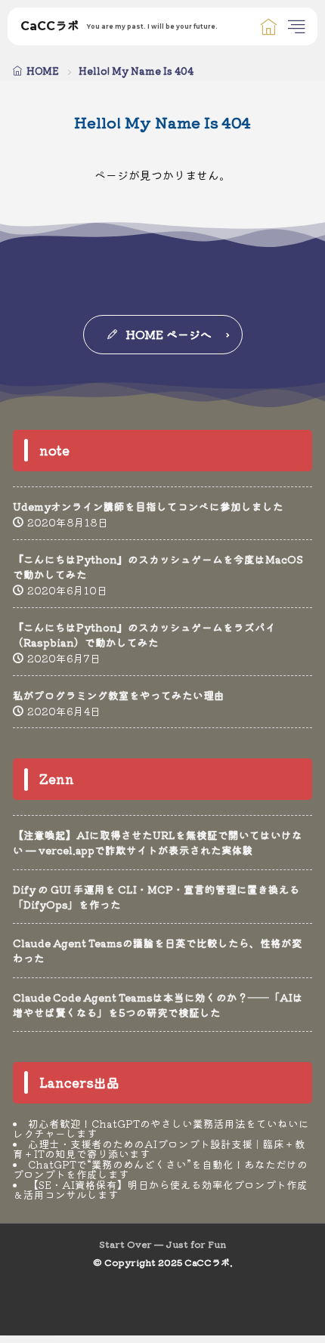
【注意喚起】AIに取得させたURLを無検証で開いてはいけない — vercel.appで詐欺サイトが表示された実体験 (157, 842)
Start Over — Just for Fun (162, 1243)
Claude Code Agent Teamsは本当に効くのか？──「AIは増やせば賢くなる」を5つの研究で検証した (158, 1004)
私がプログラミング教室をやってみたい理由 (118, 694)
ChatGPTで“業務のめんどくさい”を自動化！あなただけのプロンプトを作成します (160, 1169)
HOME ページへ (168, 334)
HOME (42, 70)
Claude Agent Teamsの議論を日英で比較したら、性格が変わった (157, 950)
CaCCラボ (119, 26)
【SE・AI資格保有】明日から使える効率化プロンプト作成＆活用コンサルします (160, 1190)
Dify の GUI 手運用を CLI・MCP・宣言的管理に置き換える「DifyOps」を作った (156, 896)
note (54, 450)
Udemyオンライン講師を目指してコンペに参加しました (148, 506)
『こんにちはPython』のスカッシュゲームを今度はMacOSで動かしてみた (158, 566)
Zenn (56, 779)
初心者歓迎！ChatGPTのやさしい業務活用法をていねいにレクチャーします (161, 1128)
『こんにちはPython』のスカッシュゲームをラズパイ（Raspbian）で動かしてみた (144, 634)
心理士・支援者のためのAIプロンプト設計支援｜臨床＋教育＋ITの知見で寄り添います (159, 1149)
